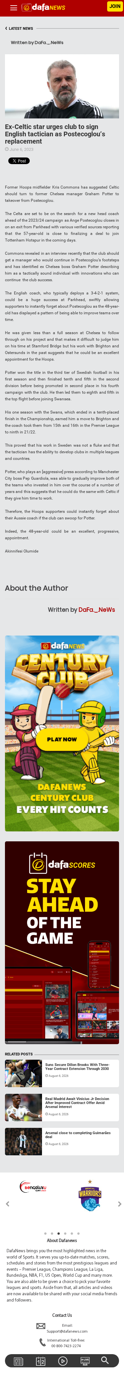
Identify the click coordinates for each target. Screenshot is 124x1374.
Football (19, 1079)
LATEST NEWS (19, 28)
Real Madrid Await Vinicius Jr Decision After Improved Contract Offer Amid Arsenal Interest (77, 1103)
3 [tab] (59, 1233)
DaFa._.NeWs (97, 610)
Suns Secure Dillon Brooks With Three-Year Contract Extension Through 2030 (77, 1067)
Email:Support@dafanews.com (67, 1328)
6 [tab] (78, 1233)
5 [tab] (72, 1233)
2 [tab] (52, 1233)
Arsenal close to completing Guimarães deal (78, 1135)
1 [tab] (45, 1233)
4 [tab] (65, 1233)
